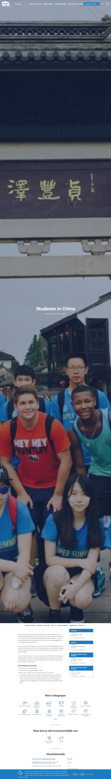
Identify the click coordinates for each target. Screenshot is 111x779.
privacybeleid (58, 773)
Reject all (82, 774)
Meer (56, 719)
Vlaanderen (6, 4)
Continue (75, 774)
